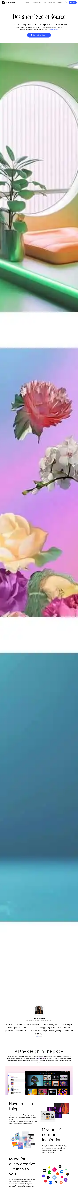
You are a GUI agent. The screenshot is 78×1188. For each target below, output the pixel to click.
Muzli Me (27, 2)
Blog (45, 2)
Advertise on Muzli (36, 2)
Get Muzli (72, 2)
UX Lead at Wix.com (39, 1020)
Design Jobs (52, 2)
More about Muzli (53, 29)
